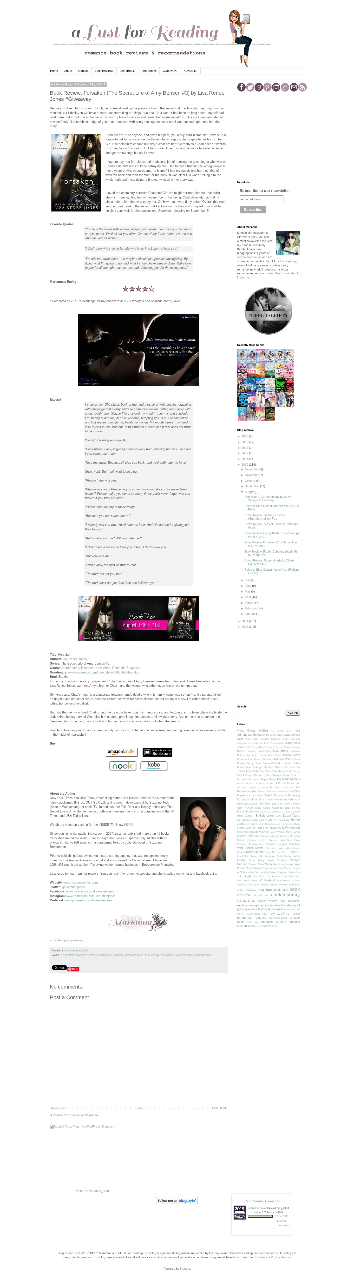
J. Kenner (258, 783)
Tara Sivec (258, 876)
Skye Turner (285, 868)
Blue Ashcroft (266, 747)
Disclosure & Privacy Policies (273, 1257)
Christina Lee (245, 759)
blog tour (74, 954)
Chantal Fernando (256, 755)
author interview (246, 890)
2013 (245, 626)
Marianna (253, 1208)
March (249, 603)
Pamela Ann (256, 844)
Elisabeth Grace (273, 767)
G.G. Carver (293, 771)
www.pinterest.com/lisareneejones (88, 900)
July (248, 580)
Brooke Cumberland (259, 751)
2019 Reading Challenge (261, 1200)
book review (87, 954)
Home (54, 71)
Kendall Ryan (253, 807)
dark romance (290, 901)
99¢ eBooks (127, 71)
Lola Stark (282, 824)
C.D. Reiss (280, 750)
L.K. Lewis (272, 811)
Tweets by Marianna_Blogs (92, 1191)
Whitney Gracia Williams (274, 884)
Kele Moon (264, 803)
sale (253, 925)
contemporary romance (109, 954)
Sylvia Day (294, 872)
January (250, 614)
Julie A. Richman (274, 795)
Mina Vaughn (262, 836)
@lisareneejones (73, 887)
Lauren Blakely (255, 815)
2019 (245, 442)
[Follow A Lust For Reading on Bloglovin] (177, 1203)
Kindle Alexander (273, 807)
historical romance (270, 909)
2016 (245, 459)
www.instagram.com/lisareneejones (91, 896)
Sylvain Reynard (278, 872)
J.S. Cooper (249, 787)
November (252, 475)
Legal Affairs (291, 815)
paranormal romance (251, 917)
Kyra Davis (260, 811)
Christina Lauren (290, 754)
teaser (267, 925)
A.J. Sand (277, 730)
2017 (245, 453)
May (248, 591)
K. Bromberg (292, 795)
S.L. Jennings (267, 856)
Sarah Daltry (256, 860)
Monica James (279, 836)
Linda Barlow (259, 819)
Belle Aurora (251, 747)
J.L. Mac (270, 783)
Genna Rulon (262, 775)
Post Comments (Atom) (83, 1115)
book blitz (281, 889)
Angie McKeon (291, 739)
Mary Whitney (277, 832)
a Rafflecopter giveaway (66, 940)
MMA (285, 827)
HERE (128, 824)
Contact (83, 71)
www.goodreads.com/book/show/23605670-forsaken (104, 672)
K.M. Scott (258, 799)
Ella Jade (289, 767)
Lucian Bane (244, 827)
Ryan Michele (272, 852)
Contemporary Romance (77, 668)
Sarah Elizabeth (277, 860)
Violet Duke (252, 884)
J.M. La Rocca (284, 783)
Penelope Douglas (276, 844)
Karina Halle (287, 799)
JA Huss (274, 787)
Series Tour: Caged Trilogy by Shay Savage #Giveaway (267, 498)
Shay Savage (286, 864)
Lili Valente (243, 819)
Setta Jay (271, 864)
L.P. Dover (284, 811)
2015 (245, 464)
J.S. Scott (263, 787)
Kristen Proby (245, 811)
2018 (245, 447)
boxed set (261, 895)
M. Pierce (258, 827)
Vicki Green (283, 880)
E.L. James (286, 763)
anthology (294, 884)
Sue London (262, 872)
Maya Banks (293, 832)
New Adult (103, 668)
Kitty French (292, 807)
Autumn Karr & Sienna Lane (253, 743)
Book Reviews (104, 71)
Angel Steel (252, 739)
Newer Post (58, 1108)
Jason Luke (288, 787)
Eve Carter (266, 771)
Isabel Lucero (245, 783)
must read (260, 913)
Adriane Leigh (246, 734)
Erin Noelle (252, 771)
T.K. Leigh (244, 876)
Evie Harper (279, 771)
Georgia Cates (280, 775)
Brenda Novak (283, 747)
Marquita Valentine (259, 832)
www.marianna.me (249, 257)
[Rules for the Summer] (243, 421)
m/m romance (292, 909)
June (248, 585)
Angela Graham (270, 739)
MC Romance (273, 827)
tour (209, 954)
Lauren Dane (274, 815)
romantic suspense (194, 954)
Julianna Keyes (255, 795)
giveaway (130, 954)
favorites (275, 905)
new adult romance (171, 954)
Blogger (185, 1268)
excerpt (254, 905)
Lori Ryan (294, 824)
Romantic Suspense (126, 668)
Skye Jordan (270, 868)
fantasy (264, 905)
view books (283, 1225)
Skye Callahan (254, 868)
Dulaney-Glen (270, 763)
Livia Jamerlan (266, 824)
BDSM (289, 743)
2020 (245, 436)
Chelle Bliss (273, 755)
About (68, 71)
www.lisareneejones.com (81, 882)
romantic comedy (273, 922)
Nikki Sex (285, 840)
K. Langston (244, 799)
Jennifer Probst (256, 791)
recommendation (278, 918)
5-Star (263, 730)
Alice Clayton (283, 734)
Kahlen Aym (272, 799)
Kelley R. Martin (281, 803)
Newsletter (190, 71)
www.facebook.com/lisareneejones (90, 891)
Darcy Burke (254, 763)
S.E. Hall (288, 852)
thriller (275, 926)
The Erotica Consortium (280, 876)
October (250, 480)
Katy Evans (250, 803)
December (252, 469)
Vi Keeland (267, 880)
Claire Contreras (263, 759)
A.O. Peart (293, 730)
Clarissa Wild (282, 759)
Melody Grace (245, 835)
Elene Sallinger (253, 767)
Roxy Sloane (254, 852)
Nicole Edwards (268, 840)
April (248, 597)
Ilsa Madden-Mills (288, 779)
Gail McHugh (244, 775)
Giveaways (170, 71)
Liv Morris (251, 824)
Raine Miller (284, 848)
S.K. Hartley (251, 856)
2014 (245, 621)
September (252, 486)
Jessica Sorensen (277, 791)
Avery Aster (277, 743)
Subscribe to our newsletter (265, 191)
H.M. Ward (253, 779)
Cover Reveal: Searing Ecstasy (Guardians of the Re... (264, 517)
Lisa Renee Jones (74, 659)
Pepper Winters (254, 847)
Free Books (149, 71)
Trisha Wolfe (251, 880)
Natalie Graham (246, 840)
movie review (245, 913)
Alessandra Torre (265, 734)
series (259, 926)
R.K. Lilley (270, 848)
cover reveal (268, 901)
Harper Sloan (267, 779)
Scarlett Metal (256, 864)
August (250, 492)
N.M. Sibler (294, 836)
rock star (252, 922)
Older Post (219, 1108)
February (251, 608)
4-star (64, 954)
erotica (242, 905)
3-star (241, 730)
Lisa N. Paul (275, 819)
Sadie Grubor (284, 856)
